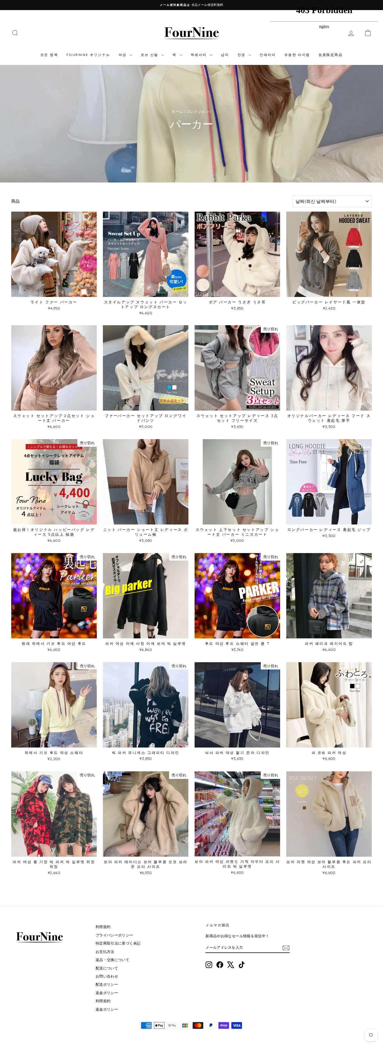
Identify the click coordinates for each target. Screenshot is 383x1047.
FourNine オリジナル (88, 55)
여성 (123, 55)
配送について (107, 968)
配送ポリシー (107, 984)
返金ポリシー (107, 992)
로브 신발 (150, 55)
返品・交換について (112, 959)
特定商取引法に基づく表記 (118, 943)
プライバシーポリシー (114, 935)
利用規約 (103, 926)
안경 (242, 55)
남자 (225, 55)
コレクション (197, 111)
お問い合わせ (107, 976)
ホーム (177, 111)
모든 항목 (49, 55)
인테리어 (268, 55)
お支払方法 (105, 951)
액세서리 (199, 55)
